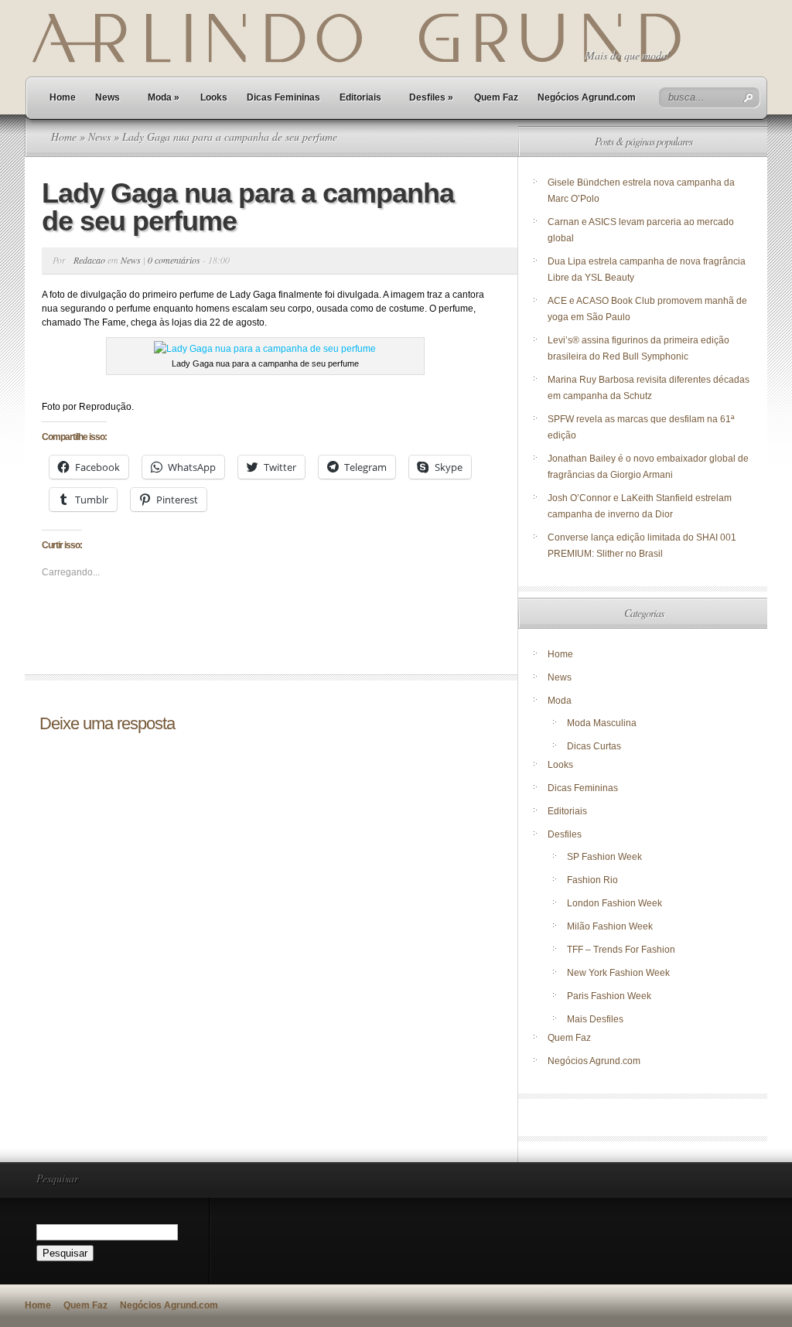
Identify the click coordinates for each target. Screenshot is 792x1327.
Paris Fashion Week (609, 996)
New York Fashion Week (618, 972)
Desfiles (431, 97)
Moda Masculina (602, 723)
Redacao (89, 260)
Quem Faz (496, 97)
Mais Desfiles (595, 1019)
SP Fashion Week (604, 856)
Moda (163, 97)
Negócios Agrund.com (587, 97)
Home (63, 97)
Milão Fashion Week (610, 926)
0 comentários (174, 260)
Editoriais (360, 97)
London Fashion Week (614, 903)
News (107, 97)
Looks (213, 97)
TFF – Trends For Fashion (621, 949)
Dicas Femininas (283, 97)
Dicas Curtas (594, 746)
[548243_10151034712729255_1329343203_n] (265, 348)
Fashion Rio (592, 880)
